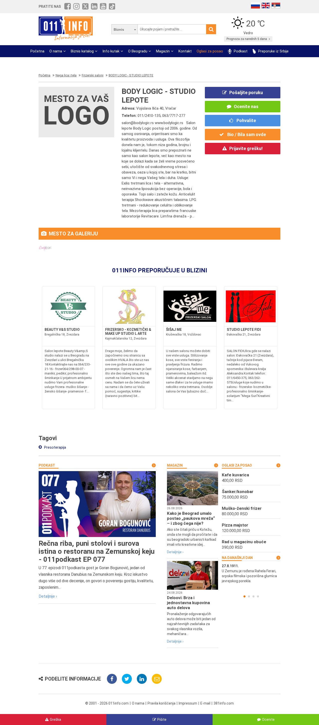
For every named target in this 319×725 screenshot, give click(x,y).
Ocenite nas (246, 106)
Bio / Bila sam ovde (246, 134)
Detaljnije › (48, 596)
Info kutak (110, 51)
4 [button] (258, 596)
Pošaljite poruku (246, 92)
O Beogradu (137, 51)
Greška (55, 720)
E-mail (205, 703)
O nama (55, 51)
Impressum (188, 703)
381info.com (224, 703)
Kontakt (185, 51)
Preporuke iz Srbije (273, 51)
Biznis (119, 29)
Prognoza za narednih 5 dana (247, 39)
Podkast (240, 51)
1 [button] (244, 596)
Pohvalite (246, 120)
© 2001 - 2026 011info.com (107, 703)
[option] (251, 573)
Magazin (163, 51)
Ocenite (268, 720)
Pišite (161, 720)
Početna (37, 51)
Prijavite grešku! (246, 148)
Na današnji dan (237, 558)
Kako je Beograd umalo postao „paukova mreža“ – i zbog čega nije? (191, 518)
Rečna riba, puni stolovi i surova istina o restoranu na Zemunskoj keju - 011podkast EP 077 (97, 551)
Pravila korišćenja (161, 703)
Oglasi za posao (210, 51)
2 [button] (249, 596)
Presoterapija (54, 447)
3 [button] (253, 596)
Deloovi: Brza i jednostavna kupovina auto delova (188, 602)
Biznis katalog (82, 51)
